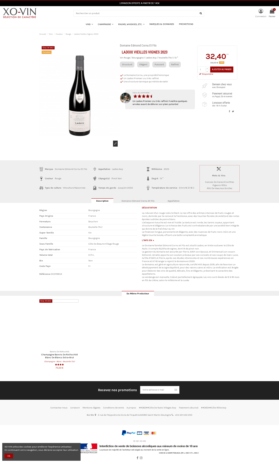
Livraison (75, 407)
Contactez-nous (58, 407)
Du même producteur (138, 293)
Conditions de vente (113, 407)
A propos (131, 407)
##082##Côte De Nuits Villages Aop (157, 407)
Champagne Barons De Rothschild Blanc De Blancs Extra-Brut (59, 356)
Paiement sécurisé (188, 407)
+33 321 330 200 (183, 415)
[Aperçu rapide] (59, 347)
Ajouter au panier (222, 69)
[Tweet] (233, 111)
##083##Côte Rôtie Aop (213, 407)
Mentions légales (91, 407)
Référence (44, 274)
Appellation (174, 201)
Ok (8, 456)
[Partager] (229, 111)
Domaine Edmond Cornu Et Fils (138, 201)
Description (102, 201)
